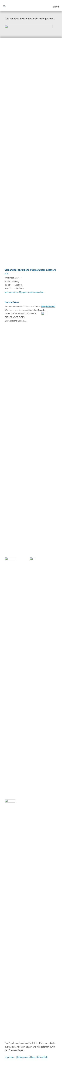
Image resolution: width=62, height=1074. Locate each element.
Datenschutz (42, 1056)
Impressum (10, 1056)
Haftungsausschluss (25, 1056)
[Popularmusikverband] (4, 5)
